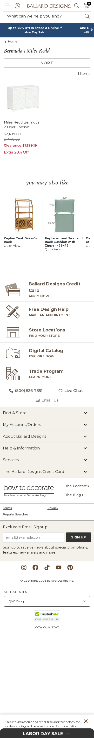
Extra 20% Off (16, 152)
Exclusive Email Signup (25, 527)
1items (84, 74)
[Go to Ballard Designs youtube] (58, 567)
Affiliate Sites (15, 592)
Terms (7, 508)
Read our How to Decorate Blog (25, 495)
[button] (8, 6)
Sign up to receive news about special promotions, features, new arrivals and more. (45, 550)
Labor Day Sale (33, 32)
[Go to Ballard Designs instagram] (24, 567)
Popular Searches (15, 514)
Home (12, 41)
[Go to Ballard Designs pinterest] (70, 567)
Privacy (52, 508)
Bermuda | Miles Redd (27, 50)
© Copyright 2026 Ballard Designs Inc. (47, 580)
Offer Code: (43, 627)
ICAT (55, 627)
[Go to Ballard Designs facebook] (35, 567)
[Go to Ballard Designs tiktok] (47, 567)
